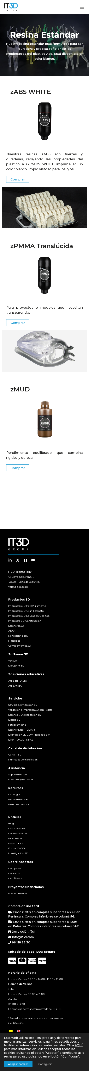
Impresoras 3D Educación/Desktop (28, 615)
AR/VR (12, 630)
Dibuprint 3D (16, 665)
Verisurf (12, 660)
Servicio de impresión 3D (22, 704)
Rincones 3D (15, 838)
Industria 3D (15, 843)
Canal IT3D (15, 754)
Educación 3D (16, 848)
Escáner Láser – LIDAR (21, 729)
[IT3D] (11, 7)
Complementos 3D (19, 645)
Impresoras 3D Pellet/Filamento (27, 605)
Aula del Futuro (17, 680)
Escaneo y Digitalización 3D (24, 714)
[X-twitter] (17, 560)
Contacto (13, 873)
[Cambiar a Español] (11, 1030)
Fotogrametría (17, 724)
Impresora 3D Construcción (24, 620)
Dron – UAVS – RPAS (20, 739)
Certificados (15, 878)
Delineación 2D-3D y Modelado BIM (29, 734)
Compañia (14, 868)
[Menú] (82, 8)
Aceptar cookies (18, 1064)
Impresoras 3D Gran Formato (26, 610)
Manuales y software (20, 779)
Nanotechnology (18, 635)
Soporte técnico (17, 774)
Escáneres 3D (16, 625)
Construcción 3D (18, 833)
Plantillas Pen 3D (18, 804)
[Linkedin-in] (10, 560)
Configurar (45, 1064)
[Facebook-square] (25, 560)
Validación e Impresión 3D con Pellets (30, 709)
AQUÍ (79, 1045)
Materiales (14, 640)
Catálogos (14, 794)
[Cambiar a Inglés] (19, 1030)
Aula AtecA (15, 685)
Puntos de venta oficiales (22, 759)
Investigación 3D (18, 853)
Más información (18, 893)
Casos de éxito (16, 828)
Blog (11, 823)
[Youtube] (33, 560)
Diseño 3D (14, 719)
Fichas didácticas (18, 799)
